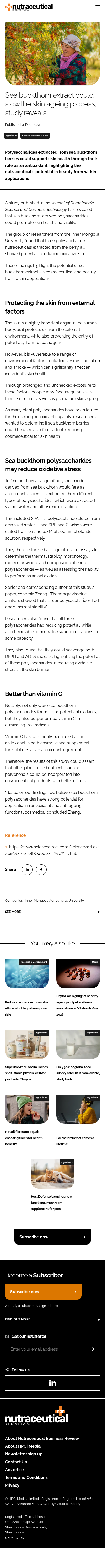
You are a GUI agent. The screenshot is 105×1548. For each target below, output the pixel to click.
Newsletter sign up (23, 1454)
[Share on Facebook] (41, 869)
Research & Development (35, 135)
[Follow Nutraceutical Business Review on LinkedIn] (52, 1384)
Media (95, 961)
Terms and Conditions (26, 1477)
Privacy (12, 1485)
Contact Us (16, 1461)
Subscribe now (33, 1236)
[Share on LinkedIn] (27, 869)
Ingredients (11, 135)
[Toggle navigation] (98, 7)
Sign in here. (48, 1306)
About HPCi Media (23, 1446)
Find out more (17, 1319)
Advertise (14, 1469)
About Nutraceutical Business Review (42, 1438)
